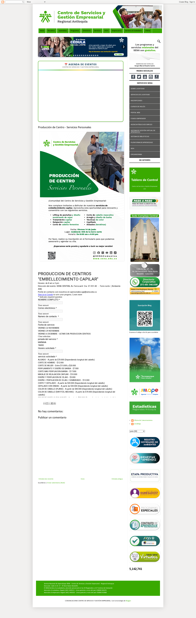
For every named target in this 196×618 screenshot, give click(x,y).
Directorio (87, 31)
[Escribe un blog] (47, 403)
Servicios (97, 31)
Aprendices (63, 31)
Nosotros (51, 31)
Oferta (147, 31)
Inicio (42, 31)
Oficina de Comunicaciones (143, 420)
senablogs (137, 424)
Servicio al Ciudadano (133, 31)
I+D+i (106, 31)
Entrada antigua (117, 479)
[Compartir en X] (49, 403)
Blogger (128, 601)
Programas (75, 31)
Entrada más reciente (46, 479)
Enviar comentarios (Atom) (56, 483)
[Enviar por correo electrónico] (44, 403)
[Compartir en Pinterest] (54, 403)
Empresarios (116, 31)
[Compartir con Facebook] (52, 403)
